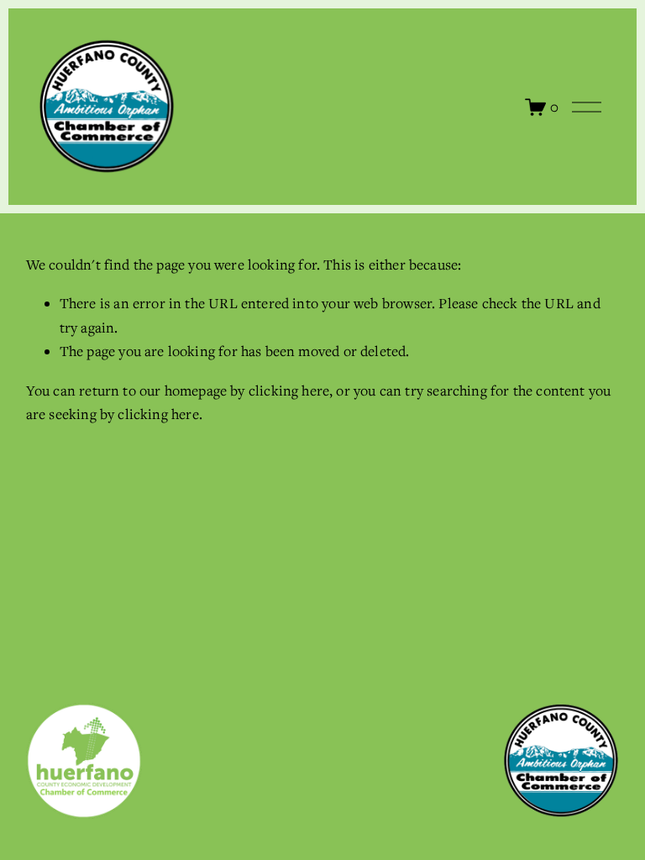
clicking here (289, 390)
